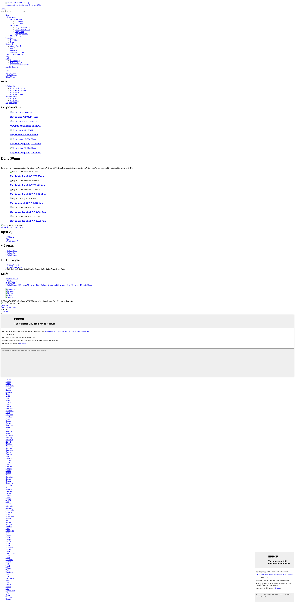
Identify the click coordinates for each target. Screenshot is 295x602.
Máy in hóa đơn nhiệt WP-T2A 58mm (28, 221)
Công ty (8, 59)
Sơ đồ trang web (12, 237)
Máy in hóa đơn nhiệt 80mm (16, 285)
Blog (7, 57)
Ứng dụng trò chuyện (8, 307)
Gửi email (4, 305)
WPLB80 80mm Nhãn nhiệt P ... (25, 126)
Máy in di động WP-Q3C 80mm (25, 143)
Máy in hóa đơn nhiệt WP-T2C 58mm (28, 212)
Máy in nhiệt (44, 285)
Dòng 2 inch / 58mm (22, 28)
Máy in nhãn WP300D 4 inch (24, 117)
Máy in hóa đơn (16, 19)
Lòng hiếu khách (16, 46)
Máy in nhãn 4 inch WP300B (24, 134)
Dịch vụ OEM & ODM (14, 54)
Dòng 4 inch (19, 32)
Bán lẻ (12, 48)
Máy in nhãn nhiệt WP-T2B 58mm (26, 203)
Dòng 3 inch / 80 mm (22, 30)
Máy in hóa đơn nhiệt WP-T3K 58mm (28, 194)
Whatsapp (4, 311)
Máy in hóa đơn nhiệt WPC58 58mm (27, 185)
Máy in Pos (66, 285)
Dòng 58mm (19, 23)
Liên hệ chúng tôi (12, 67)
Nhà (7, 15)
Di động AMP (11, 283)
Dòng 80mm (19, 21)
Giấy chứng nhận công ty (19, 65)
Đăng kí (13, 42)
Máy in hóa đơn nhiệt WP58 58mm (27, 176)
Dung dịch (9, 44)
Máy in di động (15, 36)
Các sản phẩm (11, 17)
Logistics (13, 50)
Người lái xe (14, 40)
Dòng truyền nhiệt (21, 34)
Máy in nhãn (14, 25)
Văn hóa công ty (16, 63)
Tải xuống (9, 38)
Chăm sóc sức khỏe (17, 52)
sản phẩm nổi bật (12, 279)
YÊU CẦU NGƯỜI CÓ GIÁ (12, 227)
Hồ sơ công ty (15, 61)
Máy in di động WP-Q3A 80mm (25, 152)
